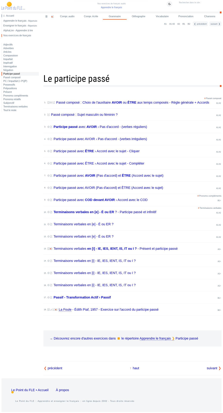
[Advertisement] (20, 162)
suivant (212, 368)
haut (136, 368)
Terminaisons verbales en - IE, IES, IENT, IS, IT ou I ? (137, 261)
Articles (7, 52)
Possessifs (9, 84)
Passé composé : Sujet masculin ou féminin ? (135, 115)
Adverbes (8, 48)
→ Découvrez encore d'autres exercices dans (123, 338)
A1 (165, 24)
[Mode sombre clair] (169, 4)
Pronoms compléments (15, 95)
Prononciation (185, 16)
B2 (189, 24)
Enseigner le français (20, 25)
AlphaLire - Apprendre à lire (18, 30)
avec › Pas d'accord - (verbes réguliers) (137, 127)
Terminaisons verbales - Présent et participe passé (137, 248)
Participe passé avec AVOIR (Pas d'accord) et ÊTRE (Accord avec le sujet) (137, 188)
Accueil (10, 15)
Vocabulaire (162, 16)
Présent (7, 92)
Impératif (8, 63)
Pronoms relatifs (12, 99)
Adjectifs (8, 44)
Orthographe (138, 16)
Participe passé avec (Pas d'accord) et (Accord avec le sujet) (137, 175)
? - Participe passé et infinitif (137, 212)
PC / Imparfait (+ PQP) (15, 81)
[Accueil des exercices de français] (46, 16)
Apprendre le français (111, 5)
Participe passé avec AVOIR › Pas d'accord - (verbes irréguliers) (137, 139)
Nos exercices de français (17, 35)
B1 (183, 24)
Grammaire (115, 16)
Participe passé (11, 73)
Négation (8, 70)
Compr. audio (67, 16)
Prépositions (10, 88)
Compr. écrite (91, 16)
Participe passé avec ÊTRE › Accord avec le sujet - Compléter (137, 163)
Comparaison (10, 55)
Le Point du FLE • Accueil (30, 390)
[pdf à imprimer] (52, 16)
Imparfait (8, 59)
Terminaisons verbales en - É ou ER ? (137, 224)
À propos (62, 390)
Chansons (209, 16)
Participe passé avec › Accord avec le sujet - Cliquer (137, 151)
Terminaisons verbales (15, 106)
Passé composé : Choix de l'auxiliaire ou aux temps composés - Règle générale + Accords (138, 102)
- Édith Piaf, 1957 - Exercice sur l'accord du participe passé (140, 309)
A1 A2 (172, 24)
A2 (178, 24)
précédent (55, 368)
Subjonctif (8, 103)
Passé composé (12, 77)
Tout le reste (9, 110)
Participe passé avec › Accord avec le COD (137, 200)
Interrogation (10, 66)
